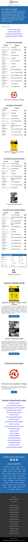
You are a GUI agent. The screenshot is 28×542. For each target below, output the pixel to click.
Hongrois (23, 475)
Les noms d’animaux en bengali (14, 405)
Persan (16, 482)
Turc (8, 489)
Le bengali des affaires (14, 435)
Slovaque (24, 484)
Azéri (9, 469)
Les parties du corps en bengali (14, 410)
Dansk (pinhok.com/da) (14, 528)
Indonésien (4, 478)
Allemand (12, 466)
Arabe (22, 466)
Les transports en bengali (14, 442)
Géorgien (5, 475)
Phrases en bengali (14, 414)
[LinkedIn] (16, 460)
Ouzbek (12, 482)
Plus (14, 392)
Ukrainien (12, 489)
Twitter (16, 538)
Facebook (12, 538)
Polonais (22, 482)
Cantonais (5, 471)
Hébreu (14, 475)
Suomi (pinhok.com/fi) (14, 524)
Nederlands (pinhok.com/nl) (14, 521)
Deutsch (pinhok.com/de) (14, 507)
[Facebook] (11, 460)
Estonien (14, 473)
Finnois (19, 473)
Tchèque (20, 487)
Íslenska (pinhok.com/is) (14, 533)
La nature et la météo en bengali (14, 447)
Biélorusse (18, 469)
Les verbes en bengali (14, 419)
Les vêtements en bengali (14, 437)
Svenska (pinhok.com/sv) (14, 526)
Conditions (14, 497)
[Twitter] (14, 460)
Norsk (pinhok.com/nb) (14, 531)
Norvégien (6, 482)
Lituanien (5, 480)
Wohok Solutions (22, 540)
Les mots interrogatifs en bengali (14, 417)
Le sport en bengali (14, 433)
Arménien (4, 469)
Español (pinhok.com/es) (14, 514)
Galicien (24, 473)
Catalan (10, 471)
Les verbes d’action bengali (14, 31)
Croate (23, 471)
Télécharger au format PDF (14, 274)
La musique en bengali (14, 444)
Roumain (10, 484)
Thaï (24, 487)
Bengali (13, 469)
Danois (3, 473)
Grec (10, 475)
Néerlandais (22, 480)
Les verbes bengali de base (14, 29)
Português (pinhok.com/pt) (14, 512)
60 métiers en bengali (14, 423)
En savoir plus (14, 316)
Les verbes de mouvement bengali (14, 33)
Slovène (5, 487)
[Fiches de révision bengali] (14, 381)
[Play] (25, 47)
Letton (24, 478)
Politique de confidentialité (14, 499)
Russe (14, 484)
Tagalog (14, 487)
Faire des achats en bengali (14, 440)
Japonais (20, 478)
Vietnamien (18, 489)
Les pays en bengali (14, 430)
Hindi (18, 475)
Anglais (17, 466)
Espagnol (9, 473)
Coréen (19, 471)
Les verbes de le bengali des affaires (14, 36)
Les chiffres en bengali (14, 403)
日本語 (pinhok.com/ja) (14, 519)
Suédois (10, 487)
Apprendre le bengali (6, 26)
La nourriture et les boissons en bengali (14, 426)
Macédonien (11, 480)
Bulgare (24, 469)
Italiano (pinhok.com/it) (14, 516)
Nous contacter (16, 5)
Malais (16, 480)
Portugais (4, 484)
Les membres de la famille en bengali (14, 421)
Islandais (10, 478)
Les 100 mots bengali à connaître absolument (14, 407)
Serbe (19, 484)
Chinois (15, 471)
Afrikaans (7, 466)
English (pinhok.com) (14, 505)
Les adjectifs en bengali (14, 428)
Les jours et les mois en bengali (14, 412)
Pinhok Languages (9, 540)
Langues (10, 5)
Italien (15, 478)
